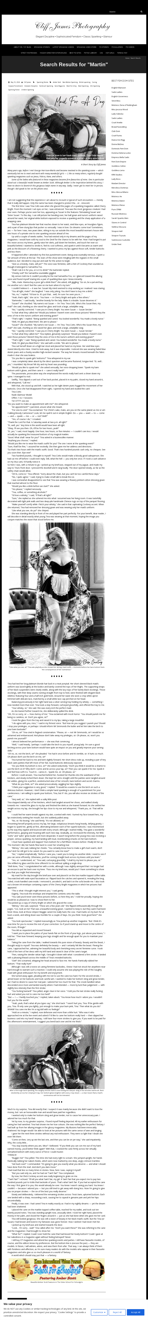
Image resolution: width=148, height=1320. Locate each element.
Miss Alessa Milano (120, 192)
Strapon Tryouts (119, 235)
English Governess (120, 96)
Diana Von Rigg (118, 140)
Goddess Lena (118, 170)
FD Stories (104, 47)
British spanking (84, 82)
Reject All (117, 1312)
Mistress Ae (117, 196)
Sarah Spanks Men (120, 218)
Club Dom (116, 131)
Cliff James (27, 82)
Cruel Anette (117, 122)
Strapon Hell (117, 231)
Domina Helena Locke (121, 153)
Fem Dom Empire (119, 161)
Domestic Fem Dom (120, 148)
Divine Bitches (118, 144)
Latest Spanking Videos (63, 47)
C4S (101, 53)
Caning (94, 82)
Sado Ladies (117, 92)
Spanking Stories (42, 47)
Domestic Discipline (31, 86)
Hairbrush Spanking (46, 86)
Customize (98, 1312)
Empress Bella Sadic (120, 157)
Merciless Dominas (120, 187)
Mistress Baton (118, 200)
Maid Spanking (83, 86)
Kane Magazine (60, 86)
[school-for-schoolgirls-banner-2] (57, 1259)
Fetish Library (90, 53)
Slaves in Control (119, 222)
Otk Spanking (95, 86)
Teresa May (122, 53)
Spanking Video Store (86, 47)
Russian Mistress (119, 213)
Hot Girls (110, 53)
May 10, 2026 (15, 82)
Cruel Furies (117, 135)
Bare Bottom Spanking (70, 82)
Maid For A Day (71, 86)
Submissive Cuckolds (121, 240)
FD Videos (130, 47)
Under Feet (116, 244)
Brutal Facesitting (119, 127)
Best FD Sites (75, 53)
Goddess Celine (119, 166)
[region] (74, 1310)
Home (127, 58)
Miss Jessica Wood (120, 109)
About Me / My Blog (22, 47)
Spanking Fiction (14, 90)
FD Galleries (117, 47)
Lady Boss (116, 179)
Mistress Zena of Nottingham (124, 105)
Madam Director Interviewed (53, 53)
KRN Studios (117, 174)
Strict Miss (116, 100)
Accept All (135, 1312)
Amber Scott (57, 82)
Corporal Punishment (15, 86)
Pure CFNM (116, 209)
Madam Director (119, 183)
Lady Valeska (117, 113)
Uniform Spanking (27, 90)
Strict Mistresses (29, 53)
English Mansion (119, 87)
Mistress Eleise (118, 205)
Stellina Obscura (119, 227)
